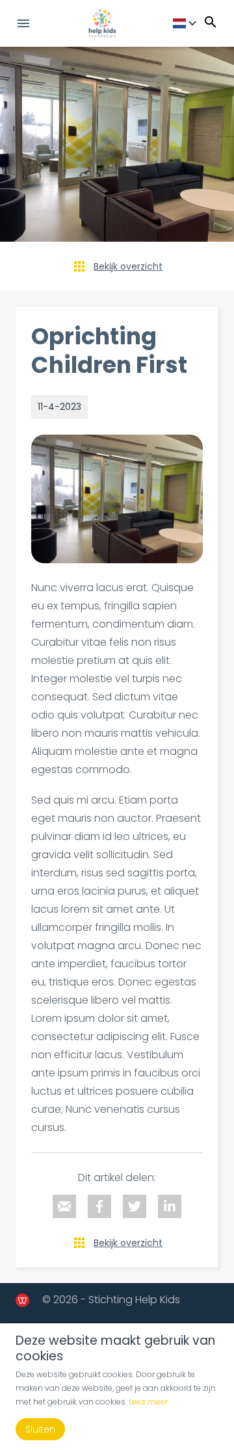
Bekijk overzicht (128, 266)
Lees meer (148, 1401)
